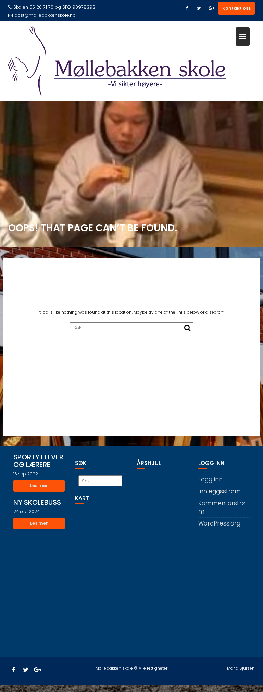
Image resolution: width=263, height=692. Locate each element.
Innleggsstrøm (219, 491)
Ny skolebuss (37, 502)
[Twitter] (198, 8)
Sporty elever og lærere (38, 460)
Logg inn (210, 479)
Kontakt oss (236, 8)
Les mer (39, 485)
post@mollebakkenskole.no (45, 15)
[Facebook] (186, 8)
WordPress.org (219, 523)
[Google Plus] (211, 8)
